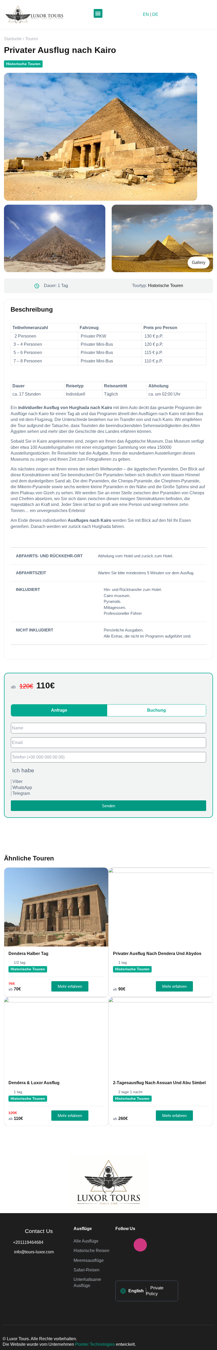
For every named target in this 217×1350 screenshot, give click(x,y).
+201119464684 (28, 1242)
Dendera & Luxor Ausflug (34, 1082)
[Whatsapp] (158, 1245)
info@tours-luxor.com (33, 1252)
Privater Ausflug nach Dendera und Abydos (157, 953)
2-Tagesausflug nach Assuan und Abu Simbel (159, 1082)
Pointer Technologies (95, 1344)
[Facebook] (122, 1245)
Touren (31, 39)
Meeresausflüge (89, 1260)
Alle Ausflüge (86, 1241)
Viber (17, 781)
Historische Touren (23, 64)
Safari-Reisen (87, 1270)
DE (155, 14)
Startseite (13, 39)
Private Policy (155, 1291)
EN (146, 14)
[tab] (59, 710)
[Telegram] (122, 1263)
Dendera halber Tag (28, 953)
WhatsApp (22, 787)
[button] (98, 13)
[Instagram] (140, 1245)
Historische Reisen (91, 1250)
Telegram (21, 793)
